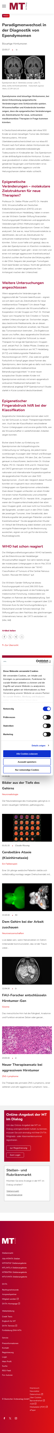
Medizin (5, 16)
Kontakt (5, 1348)
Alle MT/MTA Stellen (11, 1258)
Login (4, 1357)
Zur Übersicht (11, 645)
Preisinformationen (10, 1343)
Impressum (34, 1388)
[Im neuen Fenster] (10, 1418)
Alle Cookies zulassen (27, 754)
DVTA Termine (8, 1326)
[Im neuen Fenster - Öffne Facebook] (4, 1418)
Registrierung (8, 1352)
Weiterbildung (8, 1311)
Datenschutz (35, 1394)
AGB (32, 1404)
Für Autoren (7, 1375)
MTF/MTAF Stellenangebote (14, 1263)
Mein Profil (6, 1361)
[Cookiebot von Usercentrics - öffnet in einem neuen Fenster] (39, 661)
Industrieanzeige (14, 1194)
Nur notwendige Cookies (27, 770)
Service (5, 1337)
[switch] (44, 716)
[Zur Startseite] (18, 6)
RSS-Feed (6, 1370)
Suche (4, 1366)
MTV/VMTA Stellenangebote (14, 1276)
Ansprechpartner (9, 1294)
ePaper (33, 1410)
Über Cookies (35, 1397)
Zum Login (15, 1155)
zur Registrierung (18, 1148)
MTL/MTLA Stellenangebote (14, 1267)
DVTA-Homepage (9, 1303)
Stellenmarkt (13, 1191)
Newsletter (34, 1391)
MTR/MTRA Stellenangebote (14, 1272)
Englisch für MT (9, 1321)
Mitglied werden (9, 1299)
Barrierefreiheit (36, 1400)
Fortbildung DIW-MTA (11, 1330)
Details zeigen (38, 745)
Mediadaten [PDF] (37, 1407)
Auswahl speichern (27, 762)
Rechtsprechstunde (10, 1290)
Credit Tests (7, 1316)
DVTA (4, 1284)
